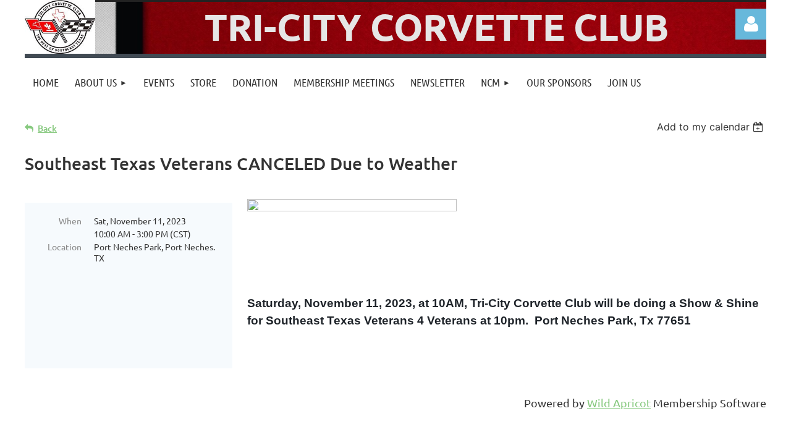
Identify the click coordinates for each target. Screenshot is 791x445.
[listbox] (711, 126)
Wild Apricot (619, 402)
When (70, 220)
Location (65, 246)
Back (47, 128)
